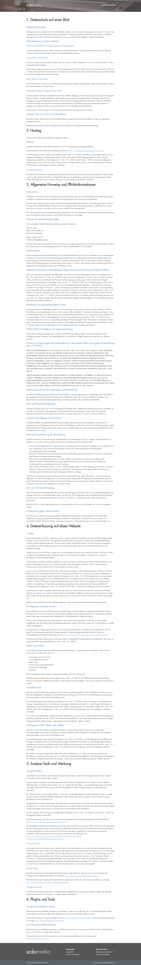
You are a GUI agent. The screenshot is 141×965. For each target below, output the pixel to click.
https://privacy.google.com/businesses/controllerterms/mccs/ (47, 822)
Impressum (98, 962)
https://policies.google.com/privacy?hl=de (49, 920)
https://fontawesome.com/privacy (38, 939)
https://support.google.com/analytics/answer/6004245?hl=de (47, 882)
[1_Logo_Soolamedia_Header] (33, 4)
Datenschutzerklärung (108, 962)
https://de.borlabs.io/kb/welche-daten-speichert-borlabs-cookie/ (85, 635)
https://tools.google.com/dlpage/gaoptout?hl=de (82, 876)
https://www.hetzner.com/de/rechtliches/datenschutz (86, 151)
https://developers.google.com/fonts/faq (78, 918)
